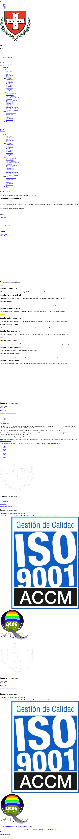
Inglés (7, 115)
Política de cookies (51, 829)
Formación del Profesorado (12, 108)
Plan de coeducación (11, 93)
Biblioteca (8, 117)
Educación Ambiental (11, 100)
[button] (3, 217)
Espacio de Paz (10, 103)
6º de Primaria (9, 90)
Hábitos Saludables (11, 104)
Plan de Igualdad (10, 102)
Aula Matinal (9, 114)
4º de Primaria (9, 88)
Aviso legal (26, 829)
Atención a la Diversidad (12, 107)
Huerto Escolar (10, 95)
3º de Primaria (9, 86)
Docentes (2, 131)
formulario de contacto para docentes (27, 515)
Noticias (5, 121)
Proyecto (8, 74)
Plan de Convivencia (11, 96)
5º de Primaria (9, 89)
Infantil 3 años (9, 79)
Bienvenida (9, 71)
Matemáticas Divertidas (12, 110)
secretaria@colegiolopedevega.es (8, 225)
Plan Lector (9, 106)
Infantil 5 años (9, 82)
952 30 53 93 (3, 410)
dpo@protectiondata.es (54, 443)
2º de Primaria (9, 85)
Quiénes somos (10, 72)
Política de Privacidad (5, 441)
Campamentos (9, 118)
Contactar (5, 122)
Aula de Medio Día (11, 113)
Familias (2, 129)
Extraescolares (9, 120)
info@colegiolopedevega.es (7, 506)
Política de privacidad (37, 829)
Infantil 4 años (9, 81)
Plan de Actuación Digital (12, 97)
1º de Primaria (9, 83)
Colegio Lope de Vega (9, 826)
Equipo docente (10, 75)
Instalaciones (9, 77)
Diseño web (24, 826)
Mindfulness (9, 99)
